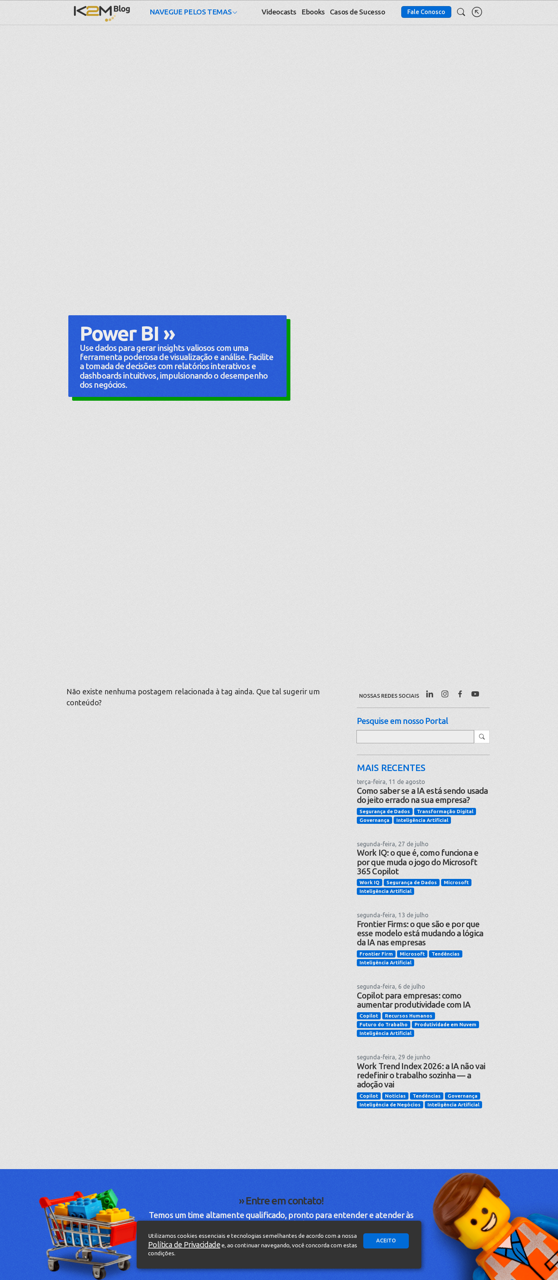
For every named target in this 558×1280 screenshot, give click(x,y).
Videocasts (279, 12)
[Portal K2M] (477, 12)
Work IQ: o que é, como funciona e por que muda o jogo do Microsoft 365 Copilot (417, 861)
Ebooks (313, 12)
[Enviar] (482, 736)
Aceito (386, 1240)
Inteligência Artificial (422, 820)
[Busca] (461, 12)
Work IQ (369, 882)
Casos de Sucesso (357, 12)
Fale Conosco (426, 11)
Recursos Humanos (408, 1015)
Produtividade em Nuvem (445, 1024)
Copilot (368, 1015)
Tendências (446, 953)
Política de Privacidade (184, 1244)
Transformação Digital (445, 811)
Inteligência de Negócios (390, 1104)
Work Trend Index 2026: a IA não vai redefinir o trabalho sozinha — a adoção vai (421, 1075)
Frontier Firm (376, 953)
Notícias (395, 1095)
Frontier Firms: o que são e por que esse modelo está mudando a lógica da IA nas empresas (420, 933)
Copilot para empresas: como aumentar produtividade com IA (413, 1000)
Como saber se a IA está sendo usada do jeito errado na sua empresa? (422, 795)
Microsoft (456, 882)
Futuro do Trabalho (383, 1024)
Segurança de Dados (384, 811)
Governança (374, 820)
